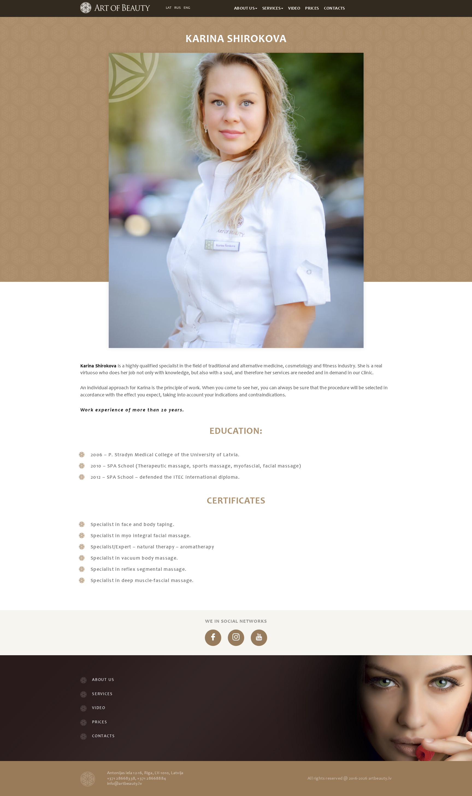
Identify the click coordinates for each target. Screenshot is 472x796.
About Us (103, 680)
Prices (99, 722)
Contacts (103, 736)
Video (98, 708)
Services (102, 694)
